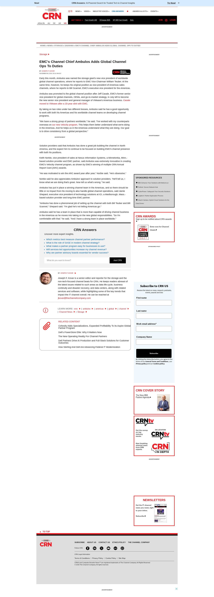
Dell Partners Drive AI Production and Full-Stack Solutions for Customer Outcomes (93, 341)
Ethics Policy (119, 542)
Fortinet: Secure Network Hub (148, 187)
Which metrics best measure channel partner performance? (75, 239)
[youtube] (108, 548)
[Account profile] (166, 20)
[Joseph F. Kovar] (45, 284)
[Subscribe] (160, 522)
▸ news (48, 46)
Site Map (122, 558)
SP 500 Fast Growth (120, 20)
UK (59, 23)
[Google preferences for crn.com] (121, 72)
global (112, 309)
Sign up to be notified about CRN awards (154, 219)
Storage (43, 54)
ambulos (87, 309)
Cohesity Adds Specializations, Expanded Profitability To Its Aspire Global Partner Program (94, 327)
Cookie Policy (111, 558)
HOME (42, 46)
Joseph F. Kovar (48, 71)
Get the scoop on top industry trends (142, 433)
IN (44, 23)
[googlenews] (115, 548)
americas (99, 309)
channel (123, 309)
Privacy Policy (97, 558)
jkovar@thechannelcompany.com (74, 298)
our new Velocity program (64, 124)
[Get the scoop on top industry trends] (160, 434)
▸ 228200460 (68, 46)
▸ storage (57, 46)
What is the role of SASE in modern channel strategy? (72, 243)
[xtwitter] (101, 548)
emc (76, 309)
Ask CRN (118, 260)
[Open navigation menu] (70, 11)
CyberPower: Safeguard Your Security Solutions (154, 191)
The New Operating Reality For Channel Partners (82, 336)
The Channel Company (139, 542)
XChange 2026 (105, 20)
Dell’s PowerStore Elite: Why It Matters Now (80, 332)
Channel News (66, 312)
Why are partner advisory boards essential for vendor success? (77, 252)
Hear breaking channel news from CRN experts (141, 446)
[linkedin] (94, 548)
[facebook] (87, 548)
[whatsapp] (122, 548)
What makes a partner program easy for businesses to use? (75, 246)
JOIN (160, 20)
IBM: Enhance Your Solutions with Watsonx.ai (153, 183)
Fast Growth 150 (91, 20)
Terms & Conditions (82, 558)
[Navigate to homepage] (52, 19)
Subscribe (140, 516)
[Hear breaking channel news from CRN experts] (160, 447)
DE (54, 23)
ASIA (40, 23)
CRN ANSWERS (118, 11)
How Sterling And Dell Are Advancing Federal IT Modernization (89, 347)
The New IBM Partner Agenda (142, 396)
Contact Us (104, 542)
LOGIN (172, 20)
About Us (91, 542)
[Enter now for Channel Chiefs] (144, 239)
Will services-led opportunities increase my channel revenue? (76, 249)
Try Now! (171, 3)
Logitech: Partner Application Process (150, 196)
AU (49, 23)
